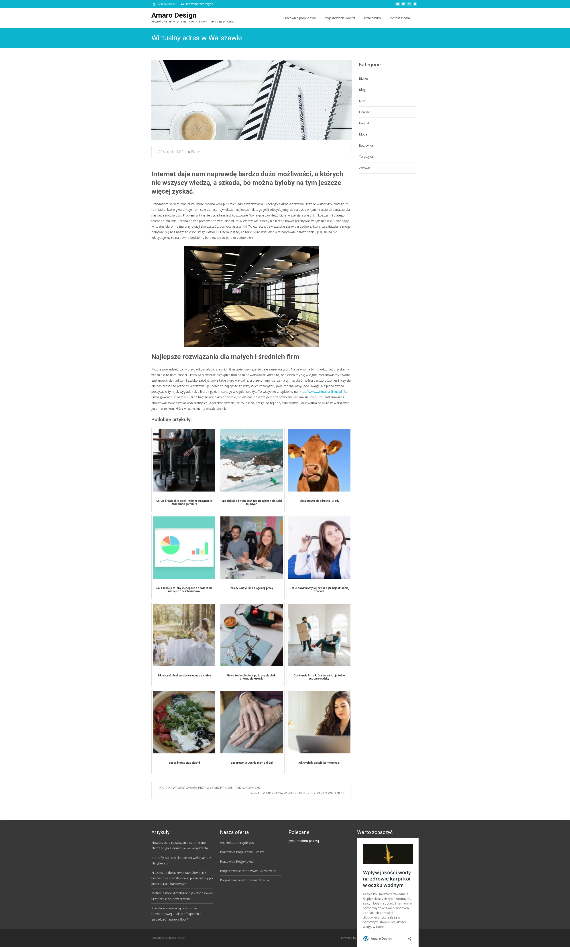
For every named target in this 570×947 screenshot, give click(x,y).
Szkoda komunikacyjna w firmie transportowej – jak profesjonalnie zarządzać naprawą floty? (176, 913)
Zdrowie (365, 168)
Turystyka (366, 156)
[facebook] (397, 5)
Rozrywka (366, 145)
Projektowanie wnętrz (339, 18)
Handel (364, 123)
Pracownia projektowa (299, 18)
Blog (362, 89)
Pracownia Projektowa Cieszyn (242, 852)
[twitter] (403, 5)
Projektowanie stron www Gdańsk (244, 880)
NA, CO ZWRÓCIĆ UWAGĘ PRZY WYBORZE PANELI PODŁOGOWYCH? (207, 787)
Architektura (372, 18)
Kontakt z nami (400, 18)
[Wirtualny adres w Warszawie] (251, 100)
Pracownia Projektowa (236, 861)
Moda (363, 134)
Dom (362, 101)
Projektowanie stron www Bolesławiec (248, 871)
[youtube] (415, 5)
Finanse (364, 112)
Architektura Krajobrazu (237, 842)
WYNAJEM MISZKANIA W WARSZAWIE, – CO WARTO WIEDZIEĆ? (299, 793)
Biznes (196, 152)
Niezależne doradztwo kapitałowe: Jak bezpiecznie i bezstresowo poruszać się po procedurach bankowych (182, 878)
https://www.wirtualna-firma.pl (320, 391)
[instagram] (409, 5)
